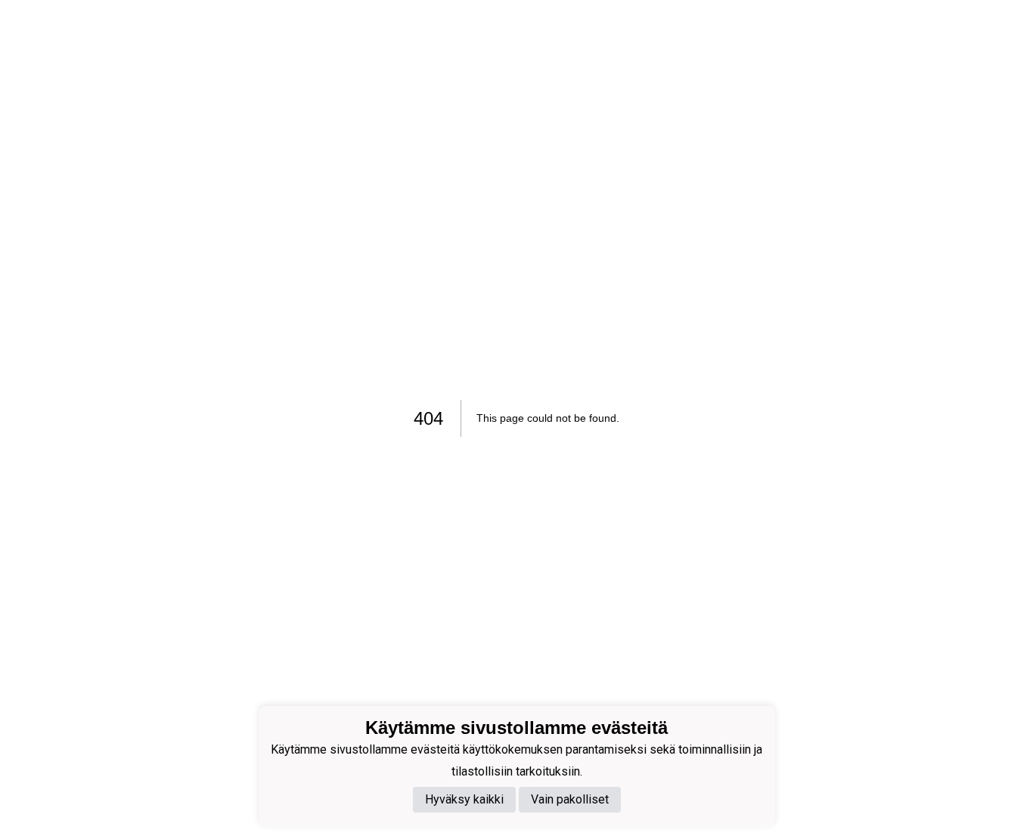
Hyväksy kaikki (464, 800)
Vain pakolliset (570, 800)
